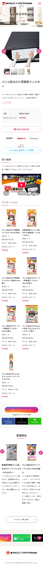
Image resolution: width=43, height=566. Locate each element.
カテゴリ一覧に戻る (21, 519)
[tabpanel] (21, 49)
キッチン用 (7, 103)
